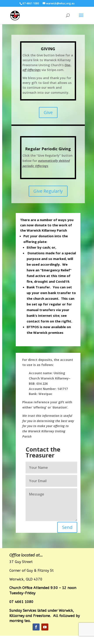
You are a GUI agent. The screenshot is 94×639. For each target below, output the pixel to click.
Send (67, 527)
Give (48, 112)
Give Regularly (48, 191)
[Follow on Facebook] (36, 626)
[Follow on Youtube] (44, 626)
